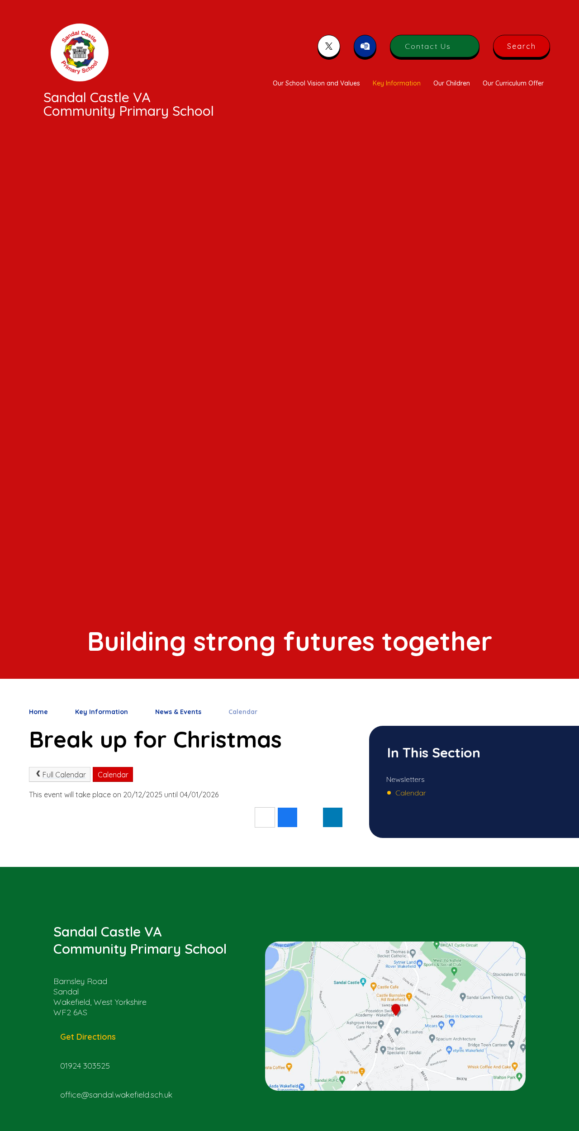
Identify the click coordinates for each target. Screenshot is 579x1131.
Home (38, 712)
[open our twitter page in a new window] (329, 46)
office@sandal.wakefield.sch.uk (116, 1094)
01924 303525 (85, 1065)
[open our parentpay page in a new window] (365, 46)
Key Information (101, 712)
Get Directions (88, 1037)
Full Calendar (64, 774)
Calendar (242, 712)
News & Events (178, 712)
